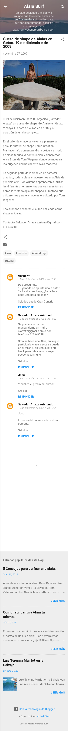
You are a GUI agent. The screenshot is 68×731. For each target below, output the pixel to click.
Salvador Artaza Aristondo (35, 315)
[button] (62, 40)
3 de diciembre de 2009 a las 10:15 (38, 378)
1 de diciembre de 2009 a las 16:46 (38, 279)
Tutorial (9, 260)
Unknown (24, 275)
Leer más (58, 600)
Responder (26, 307)
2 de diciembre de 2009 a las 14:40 (38, 318)
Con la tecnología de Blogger (36, 709)
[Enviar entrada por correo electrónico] (5, 245)
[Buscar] (62, 7)
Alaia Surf (34, 6)
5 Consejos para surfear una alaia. (29, 569)
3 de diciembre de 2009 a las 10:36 (38, 408)
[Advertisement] (34, 522)
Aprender (21, 253)
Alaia (8, 253)
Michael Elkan (43, 716)
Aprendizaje (39, 253)
